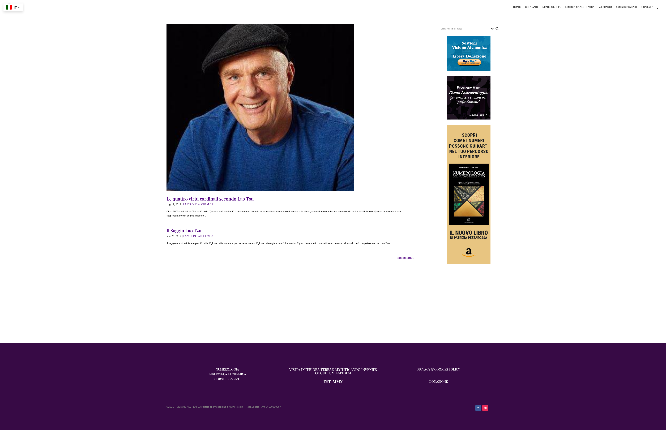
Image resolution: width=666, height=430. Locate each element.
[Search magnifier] (497, 28)
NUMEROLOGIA (551, 7)
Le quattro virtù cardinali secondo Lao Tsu (210, 199)
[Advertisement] (469, 305)
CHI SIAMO (531, 7)
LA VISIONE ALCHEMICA (198, 204)
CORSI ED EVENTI (626, 7)
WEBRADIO (605, 7)
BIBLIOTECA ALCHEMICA (579, 7)
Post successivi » (405, 257)
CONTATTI (647, 7)
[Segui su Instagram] (485, 408)
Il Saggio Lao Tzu (184, 230)
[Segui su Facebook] (478, 408)
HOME (517, 7)
